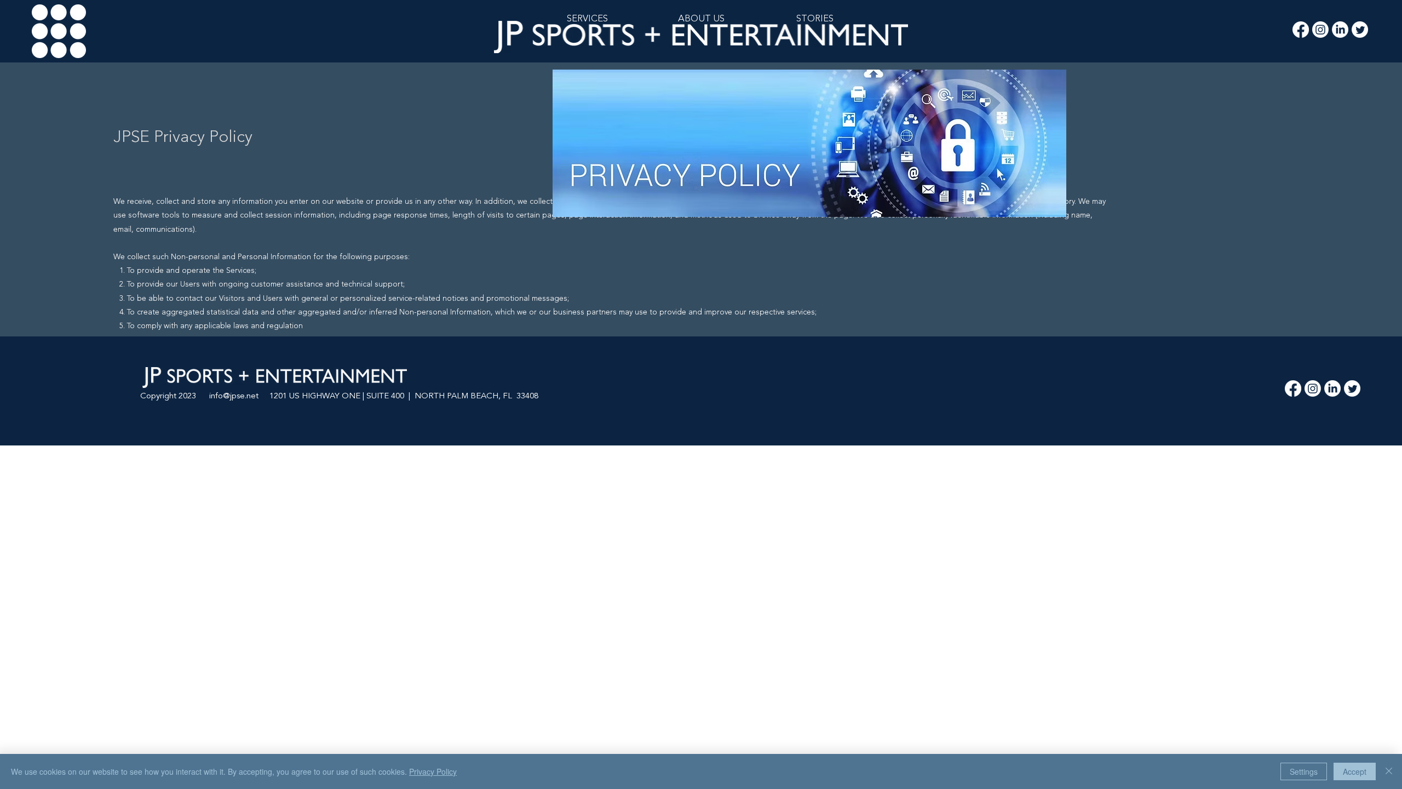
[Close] (1388, 771)
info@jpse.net (233, 396)
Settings (1304, 771)
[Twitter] (1360, 29)
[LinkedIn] (1340, 29)
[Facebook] (1300, 29)
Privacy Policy (433, 771)
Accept (1354, 771)
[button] (814, 19)
